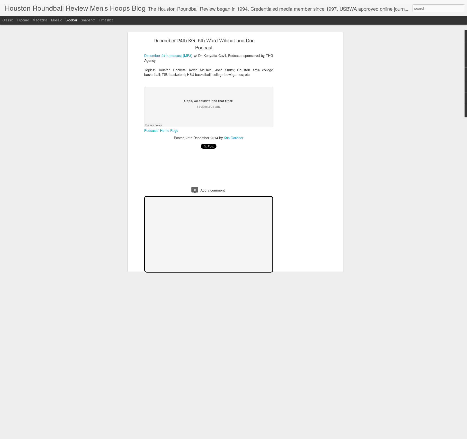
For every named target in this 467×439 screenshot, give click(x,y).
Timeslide (106, 20)
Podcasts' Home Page (161, 130)
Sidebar (71, 20)
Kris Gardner (233, 137)
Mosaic (56, 20)
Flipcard (23, 20)
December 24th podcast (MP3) (168, 55)
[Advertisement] (300, 116)
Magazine (40, 20)
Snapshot (88, 20)
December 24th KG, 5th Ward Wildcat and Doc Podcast (203, 44)
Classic (7, 20)
